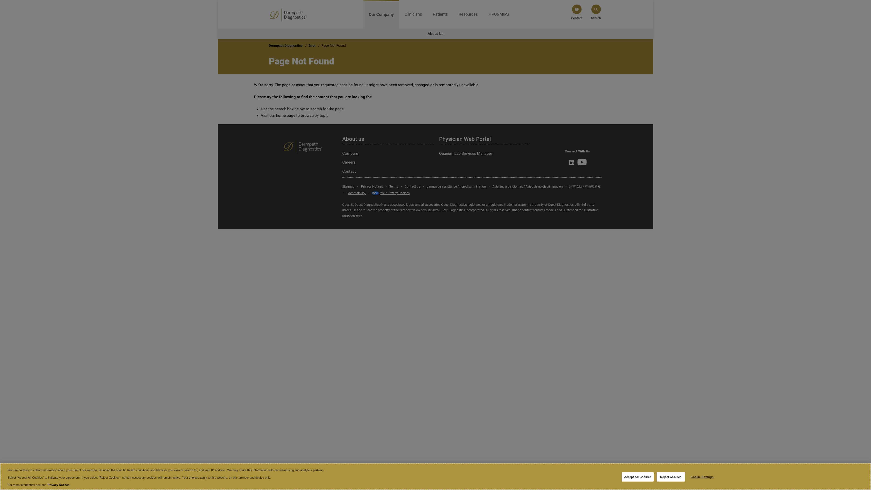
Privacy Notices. (59, 485)
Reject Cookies (670, 476)
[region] (435, 476)
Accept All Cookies (637, 476)
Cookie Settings (702, 476)
